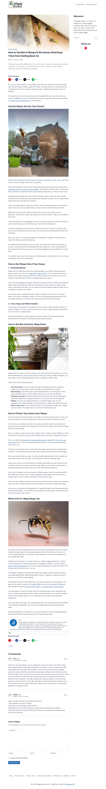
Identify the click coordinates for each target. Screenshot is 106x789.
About (11, 776)
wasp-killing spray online (37, 273)
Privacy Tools (30, 776)
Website (53, 753)
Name (11, 753)
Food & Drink (80, 4)
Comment (13, 730)
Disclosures (57, 776)
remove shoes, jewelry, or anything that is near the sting (44, 586)
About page (83, 32)
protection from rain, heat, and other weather (23, 189)
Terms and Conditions (44, 776)
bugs (10, 646)
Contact (73, 776)
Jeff (11, 59)
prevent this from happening (19, 101)
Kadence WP (70, 784)
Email (32, 753)
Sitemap (66, 776)
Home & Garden (91, 4)
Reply (65, 659)
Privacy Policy (23, 758)
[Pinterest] (9, 633)
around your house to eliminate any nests (37, 440)
